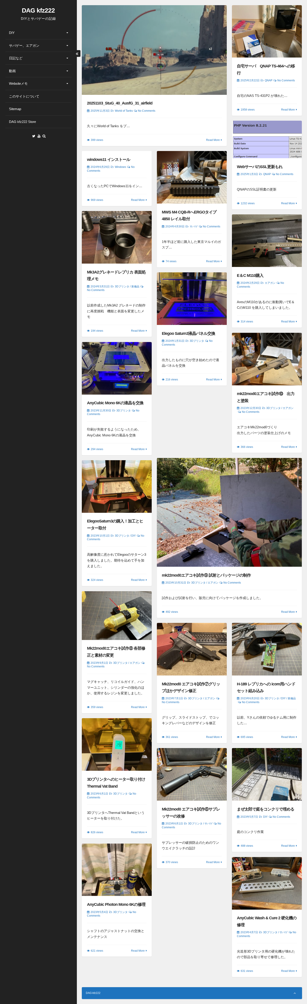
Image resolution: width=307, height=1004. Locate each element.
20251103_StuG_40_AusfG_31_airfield (119, 103)
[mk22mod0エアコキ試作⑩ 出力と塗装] (267, 359)
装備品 (135, 286)
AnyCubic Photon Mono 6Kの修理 (116, 904)
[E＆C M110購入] (267, 240)
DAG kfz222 (38, 10)
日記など (15, 58)
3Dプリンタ (122, 286)
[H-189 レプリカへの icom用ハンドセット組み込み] (267, 649)
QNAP (268, 80)
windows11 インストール (108, 159)
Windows (120, 167)
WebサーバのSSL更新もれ (260, 166)
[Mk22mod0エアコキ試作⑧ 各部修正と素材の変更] (117, 615)
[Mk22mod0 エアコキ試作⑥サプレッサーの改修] (192, 774)
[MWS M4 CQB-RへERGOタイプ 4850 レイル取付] (192, 177)
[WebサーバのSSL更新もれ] (267, 139)
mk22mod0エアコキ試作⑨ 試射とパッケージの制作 (206, 575)
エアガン (270, 282)
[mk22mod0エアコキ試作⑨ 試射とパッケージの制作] (229, 512)
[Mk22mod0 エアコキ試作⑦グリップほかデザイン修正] (192, 649)
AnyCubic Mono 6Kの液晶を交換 (115, 403)
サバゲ (194, 226)
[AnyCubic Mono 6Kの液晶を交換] (117, 368)
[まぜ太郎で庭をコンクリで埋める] (267, 774)
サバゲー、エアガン (24, 45)
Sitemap (15, 109)
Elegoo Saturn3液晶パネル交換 (188, 333)
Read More (213, 140)
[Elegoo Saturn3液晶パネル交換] (192, 298)
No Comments (146, 110)
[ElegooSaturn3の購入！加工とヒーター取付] (117, 486)
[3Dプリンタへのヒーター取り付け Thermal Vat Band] (117, 744)
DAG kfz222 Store (22, 122)
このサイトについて (24, 96)
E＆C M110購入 (250, 275)
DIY (12, 33)
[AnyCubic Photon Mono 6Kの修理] (117, 870)
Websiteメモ (18, 83)
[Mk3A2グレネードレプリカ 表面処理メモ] (117, 237)
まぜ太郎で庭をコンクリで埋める (265, 809)
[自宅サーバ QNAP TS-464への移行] (267, 31)
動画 (12, 71)
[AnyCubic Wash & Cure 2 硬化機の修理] (267, 883)
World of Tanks (124, 110)
